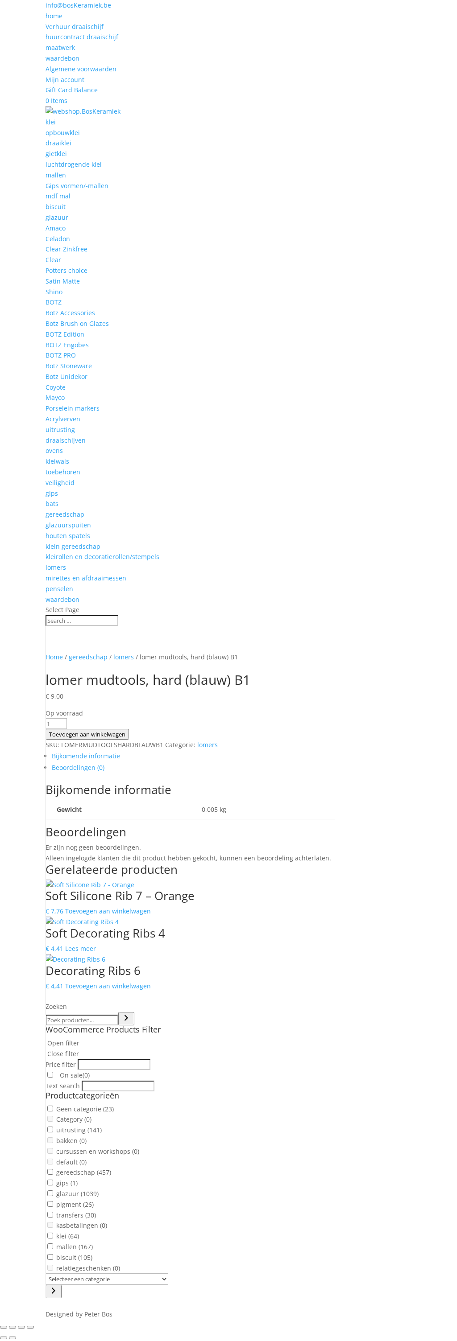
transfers (76, 1215)
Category (73, 1119)
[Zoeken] (126, 1018)
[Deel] (21, 1327)
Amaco (56, 228)
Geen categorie (85, 1109)
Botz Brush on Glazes (77, 323)
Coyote (56, 387)
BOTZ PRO (61, 355)
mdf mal (58, 196)
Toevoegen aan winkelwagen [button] (108, 911)
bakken (71, 1140)
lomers (56, 567)
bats (52, 503)
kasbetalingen (81, 1225)
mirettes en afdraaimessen (86, 578)
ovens (54, 450)
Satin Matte (63, 281)
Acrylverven (63, 419)
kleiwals (57, 461)
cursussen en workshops (97, 1151)
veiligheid (60, 482)
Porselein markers (73, 408)
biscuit (56, 206)
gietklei (56, 153)
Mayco (55, 397)
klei (51, 122)
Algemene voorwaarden (81, 69)
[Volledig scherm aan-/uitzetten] (12, 1327)
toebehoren (63, 472)
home (54, 16)
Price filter (61, 1064)
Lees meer (80, 948)
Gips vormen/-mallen (77, 185)
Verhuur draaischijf (75, 26)
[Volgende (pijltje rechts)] (12, 1338)
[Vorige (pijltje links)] (3, 1338)
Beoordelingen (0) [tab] (78, 767)
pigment (75, 1204)
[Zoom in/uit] (3, 1327)
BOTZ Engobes (67, 345)
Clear (53, 259)
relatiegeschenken (88, 1268)
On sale (74, 1075)
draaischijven (66, 440)
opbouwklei (63, 132)
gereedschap (65, 514)
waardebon (62, 58)
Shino (54, 292)
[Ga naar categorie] (54, 1291)
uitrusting (60, 429)
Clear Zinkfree (66, 249)
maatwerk (60, 47)
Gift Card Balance (72, 90)
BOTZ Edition (65, 334)
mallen (56, 175)
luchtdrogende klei (74, 164)
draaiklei (58, 143)
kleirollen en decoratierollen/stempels (102, 556)
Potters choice (66, 270)
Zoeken (56, 1006)
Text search (63, 1086)
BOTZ (54, 302)
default (71, 1162)
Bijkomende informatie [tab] (86, 756)
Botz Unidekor (66, 376)
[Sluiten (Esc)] (30, 1327)
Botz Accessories (70, 313)
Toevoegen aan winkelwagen (87, 734)
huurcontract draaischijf (82, 37)
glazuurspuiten (68, 525)
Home (54, 657)
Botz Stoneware (69, 366)
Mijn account (65, 79)
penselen (59, 588)
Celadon (58, 238)
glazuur (57, 217)
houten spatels (68, 535)
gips (52, 493)
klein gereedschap (73, 546)
